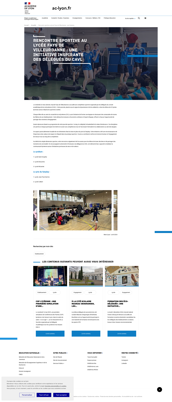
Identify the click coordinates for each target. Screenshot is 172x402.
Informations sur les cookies (78, 396)
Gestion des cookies (93, 396)
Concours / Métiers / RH (93, 18)
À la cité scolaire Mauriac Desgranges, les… (83, 303)
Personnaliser (27, 395)
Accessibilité (145, 18)
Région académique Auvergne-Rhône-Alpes (31, 18)
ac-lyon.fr (61, 8)
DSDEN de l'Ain (91, 363)
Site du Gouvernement (60, 360)
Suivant (113, 210)
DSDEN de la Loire (92, 366)
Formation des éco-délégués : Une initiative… (118, 303)
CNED (20, 374)
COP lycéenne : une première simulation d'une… (47, 303)
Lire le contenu (50, 334)
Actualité (33, 25)
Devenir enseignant (25, 371)
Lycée (54, 292)
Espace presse (91, 360)
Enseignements (77, 18)
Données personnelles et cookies (55, 386)
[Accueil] (34, 8)
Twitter (124, 357)
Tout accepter (61, 395)
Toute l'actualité (92, 357)
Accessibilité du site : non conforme (132, 396)
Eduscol (21, 368)
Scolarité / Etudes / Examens (60, 18)
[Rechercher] (139, 18)
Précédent (37, 210)
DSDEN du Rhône (92, 370)
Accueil (26, 25)
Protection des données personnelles (110, 396)
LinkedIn (124, 363)
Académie (45, 18)
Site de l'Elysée (57, 357)
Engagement (78, 292)
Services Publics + (58, 363)
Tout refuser (44, 395)
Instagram (125, 360)
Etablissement (39, 254)
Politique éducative (109, 18)
